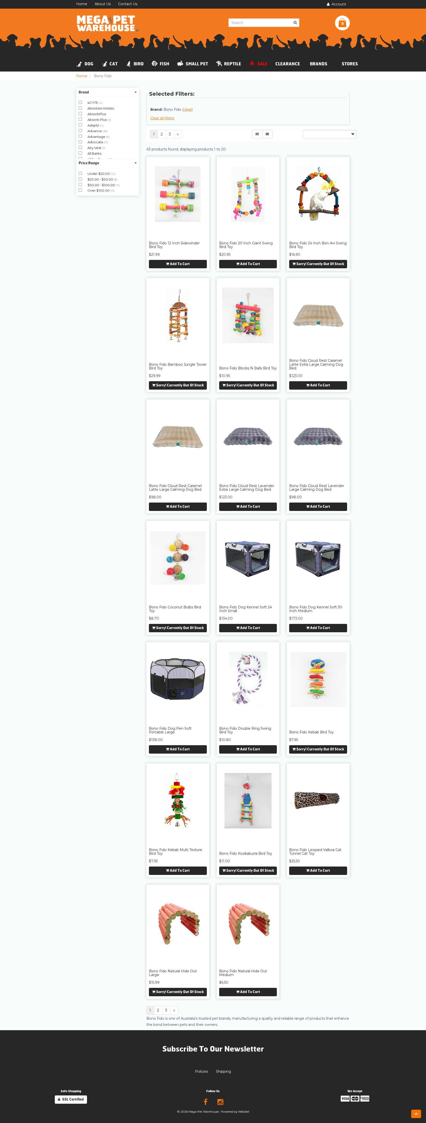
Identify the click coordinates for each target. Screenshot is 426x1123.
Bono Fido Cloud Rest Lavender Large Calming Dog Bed (316, 488)
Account (338, 4)
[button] (342, 23)
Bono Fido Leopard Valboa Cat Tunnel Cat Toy (315, 852)
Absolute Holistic (101, 108)
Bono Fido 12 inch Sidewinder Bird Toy (174, 245)
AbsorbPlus (97, 114)
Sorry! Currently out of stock (320, 264)
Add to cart (179, 264)
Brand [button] (84, 92)
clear (187, 109)
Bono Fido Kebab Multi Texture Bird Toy (175, 852)
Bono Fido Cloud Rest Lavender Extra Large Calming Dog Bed (246, 488)
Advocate (96, 142)
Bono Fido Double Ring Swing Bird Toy (245, 730)
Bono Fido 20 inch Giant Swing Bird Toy (246, 245)
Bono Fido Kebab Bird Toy (311, 732)
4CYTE (93, 103)
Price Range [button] (89, 163)
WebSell (243, 1111)
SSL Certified (72, 1099)
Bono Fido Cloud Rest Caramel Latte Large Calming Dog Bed (175, 488)
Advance (95, 131)
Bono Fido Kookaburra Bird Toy (245, 853)
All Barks (94, 153)
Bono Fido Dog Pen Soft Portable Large (170, 730)
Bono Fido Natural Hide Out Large (173, 973)
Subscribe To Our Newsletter (213, 1049)
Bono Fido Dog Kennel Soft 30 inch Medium (315, 609)
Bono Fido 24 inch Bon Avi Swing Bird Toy (318, 245)
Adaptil (94, 125)
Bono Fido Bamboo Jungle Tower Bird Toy (178, 366)
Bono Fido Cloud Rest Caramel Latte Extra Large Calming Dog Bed (316, 364)
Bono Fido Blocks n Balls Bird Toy (248, 368)
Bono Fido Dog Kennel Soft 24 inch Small (245, 609)
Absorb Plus (97, 120)
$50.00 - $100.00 (102, 185)
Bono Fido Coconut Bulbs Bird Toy (175, 609)
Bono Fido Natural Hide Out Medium (243, 973)
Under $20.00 (99, 174)
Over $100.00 (99, 190)
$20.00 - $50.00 (101, 179)
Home (81, 76)
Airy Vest (95, 148)
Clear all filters (162, 118)
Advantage (97, 137)
